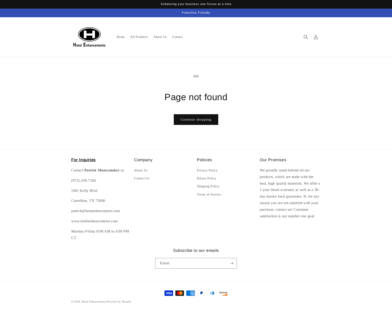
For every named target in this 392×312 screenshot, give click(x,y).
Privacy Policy (207, 170)
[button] (306, 37)
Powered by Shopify (119, 301)
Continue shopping (196, 119)
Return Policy (206, 178)
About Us (140, 170)
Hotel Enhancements (94, 301)
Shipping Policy (208, 186)
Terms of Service (209, 194)
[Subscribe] (232, 263)
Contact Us (141, 178)
